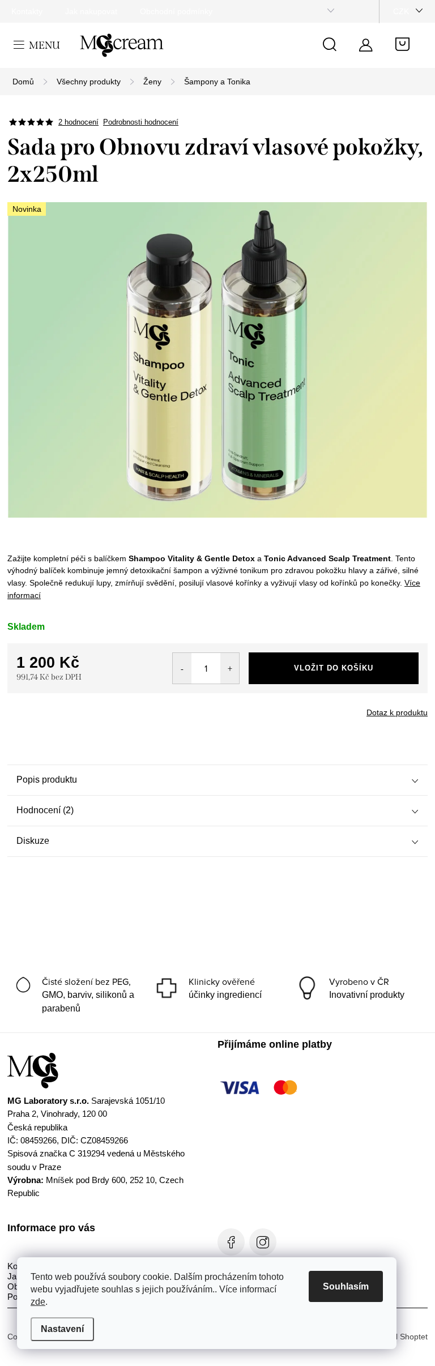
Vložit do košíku (333, 668)
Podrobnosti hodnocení (140, 122)
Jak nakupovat (91, 11)
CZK (401, 11)
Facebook (231, 1242)
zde (38, 1302)
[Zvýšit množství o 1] (229, 668)
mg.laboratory (262, 1242)
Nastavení (62, 1329)
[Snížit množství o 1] (182, 668)
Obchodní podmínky (176, 11)
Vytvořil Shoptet (400, 1336)
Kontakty (26, 11)
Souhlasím (346, 1286)
